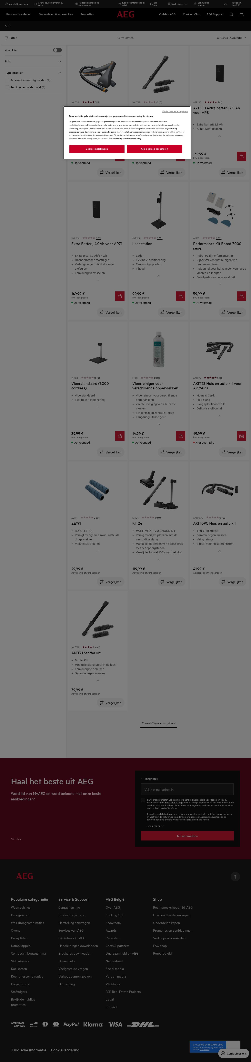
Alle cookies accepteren (154, 149)
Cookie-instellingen (97, 149)
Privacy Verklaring (133, 138)
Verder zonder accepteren (175, 111)
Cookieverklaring (115, 138)
